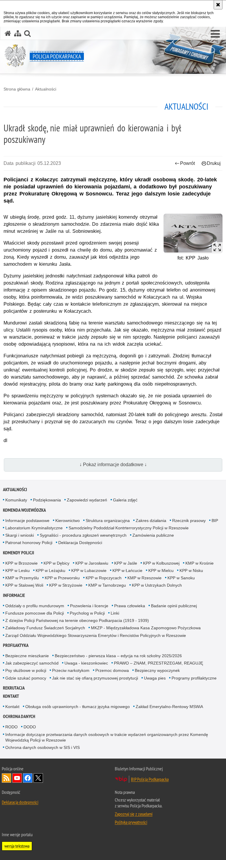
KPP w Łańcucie (127, 570)
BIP (215, 520)
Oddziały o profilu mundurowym (34, 605)
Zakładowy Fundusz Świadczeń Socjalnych (45, 627)
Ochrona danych (19, 716)
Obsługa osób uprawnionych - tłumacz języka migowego (77, 706)
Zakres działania (151, 520)
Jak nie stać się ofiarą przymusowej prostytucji (95, 678)
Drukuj (214, 163)
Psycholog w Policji (87, 613)
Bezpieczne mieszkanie (27, 655)
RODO (11, 727)
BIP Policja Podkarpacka (150, 779)
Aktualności (45, 89)
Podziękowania (47, 500)
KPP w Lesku (17, 570)
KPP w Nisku (191, 570)
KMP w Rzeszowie (144, 577)
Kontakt (11, 696)
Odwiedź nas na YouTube (17, 778)
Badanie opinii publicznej (174, 605)
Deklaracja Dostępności (80, 542)
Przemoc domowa (112, 670)
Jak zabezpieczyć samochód (32, 663)
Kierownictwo (67, 520)
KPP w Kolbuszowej (161, 563)
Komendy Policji (18, 553)
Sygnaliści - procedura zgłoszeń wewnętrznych (83, 535)
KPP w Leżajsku (50, 570)
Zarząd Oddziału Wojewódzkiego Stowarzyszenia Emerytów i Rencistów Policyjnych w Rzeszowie (95, 635)
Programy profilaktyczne (194, 678)
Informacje (14, 595)
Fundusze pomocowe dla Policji (34, 613)
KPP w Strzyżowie (65, 585)
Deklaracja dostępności (20, 802)
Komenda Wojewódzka (24, 510)
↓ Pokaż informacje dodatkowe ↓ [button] (113, 464)
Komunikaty (16, 500)
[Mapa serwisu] (17, 33)
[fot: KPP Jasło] (193, 233)
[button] (215, 34)
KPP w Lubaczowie (89, 570)
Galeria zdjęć (125, 500)
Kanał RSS (6, 778)
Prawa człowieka (129, 605)
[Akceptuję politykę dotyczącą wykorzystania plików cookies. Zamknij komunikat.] (218, 4)
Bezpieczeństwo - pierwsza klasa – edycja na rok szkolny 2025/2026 (118, 655)
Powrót (187, 163)
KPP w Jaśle (125, 563)
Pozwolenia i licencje (89, 605)
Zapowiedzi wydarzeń (87, 500)
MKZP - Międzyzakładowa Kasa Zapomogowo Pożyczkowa (146, 627)
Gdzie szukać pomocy (25, 678)
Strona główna (17, 89)
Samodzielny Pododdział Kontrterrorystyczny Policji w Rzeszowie (129, 528)
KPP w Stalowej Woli (24, 585)
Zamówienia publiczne (153, 535)
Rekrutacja (14, 688)
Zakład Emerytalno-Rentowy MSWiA (169, 706)
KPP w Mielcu (161, 570)
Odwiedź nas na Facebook (27, 778)
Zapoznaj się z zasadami (133, 814)
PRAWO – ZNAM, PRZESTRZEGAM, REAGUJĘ (158, 663)
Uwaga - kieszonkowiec (86, 663)
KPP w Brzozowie (21, 563)
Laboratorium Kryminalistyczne (34, 528)
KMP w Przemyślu (22, 577)
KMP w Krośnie (199, 563)
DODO (30, 727)
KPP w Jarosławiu (91, 563)
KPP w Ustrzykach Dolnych (157, 585)
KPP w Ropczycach (104, 577)
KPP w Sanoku (181, 577)
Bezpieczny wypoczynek (157, 670)
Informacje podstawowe (27, 520)
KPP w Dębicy (56, 563)
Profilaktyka (16, 645)
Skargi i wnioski (19, 535)
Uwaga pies (155, 678)
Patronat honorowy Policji (28, 542)
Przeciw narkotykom (70, 670)
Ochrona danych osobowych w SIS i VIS (42, 747)
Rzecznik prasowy (189, 520)
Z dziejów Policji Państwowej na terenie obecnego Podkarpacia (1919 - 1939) (77, 620)
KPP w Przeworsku (62, 577)
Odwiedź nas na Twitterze (38, 778)
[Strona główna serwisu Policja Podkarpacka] (8, 33)
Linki (115, 613)
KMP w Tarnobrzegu (107, 585)
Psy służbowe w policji (25, 670)
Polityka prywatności (131, 822)
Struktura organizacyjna (108, 520)
